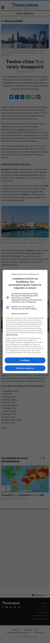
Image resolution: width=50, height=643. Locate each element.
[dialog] (25, 321)
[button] (25, 313)
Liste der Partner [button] (12, 334)
